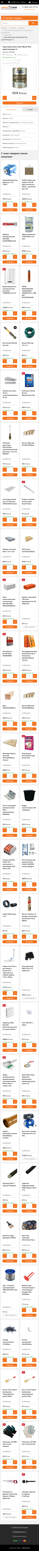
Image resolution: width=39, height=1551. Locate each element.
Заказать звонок (29, 9)
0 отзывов (18, 60)
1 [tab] (19, 87)
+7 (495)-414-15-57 (30, 7)
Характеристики (11, 109)
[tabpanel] (19, 78)
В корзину (19, 103)
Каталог (13, 28)
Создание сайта (15, 1548)
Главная (4, 28)
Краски (22, 28)
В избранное (7, 194)
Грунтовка (8, 35)
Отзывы (30, 109)
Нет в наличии (29, 627)
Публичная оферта (19, 1536)
